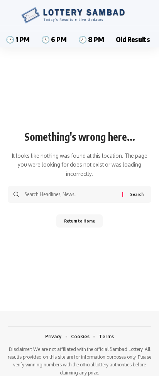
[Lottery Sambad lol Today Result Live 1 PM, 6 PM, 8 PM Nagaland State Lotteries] (79, 15)
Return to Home (79, 220)
